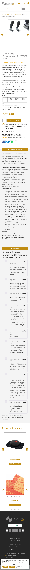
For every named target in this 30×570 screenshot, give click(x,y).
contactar (5, 137)
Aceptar (5, 566)
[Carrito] (24, 3)
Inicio (2, 14)
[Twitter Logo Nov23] (10, 530)
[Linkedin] (20, 530)
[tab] (15, 149)
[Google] (23, 530)
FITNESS (6, 14)
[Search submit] (23, 9)
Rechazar (12, 566)
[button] (19, 3)
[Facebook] (7, 530)
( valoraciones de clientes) (16, 62)
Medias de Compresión (15, 14)
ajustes (13, 564)
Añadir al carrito (14, 120)
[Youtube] (16, 530)
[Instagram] (13, 530)
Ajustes (18, 566)
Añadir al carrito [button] (15, 505)
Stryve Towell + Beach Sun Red (15, 497)
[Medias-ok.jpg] (15, 26)
